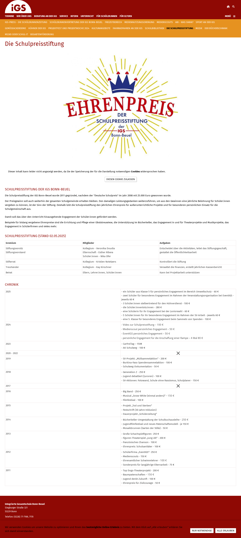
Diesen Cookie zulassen (120, 179)
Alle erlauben (225, 530)
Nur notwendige (202, 530)
